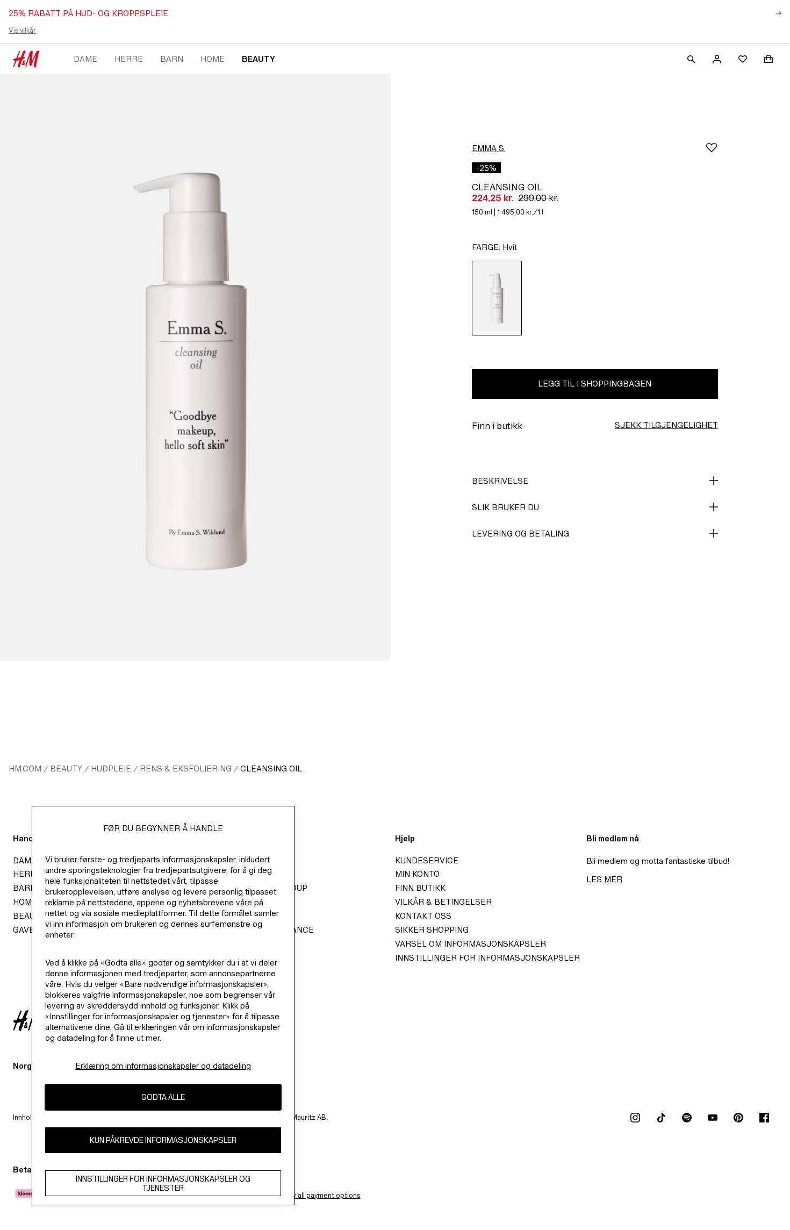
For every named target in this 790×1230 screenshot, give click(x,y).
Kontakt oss (423, 915)
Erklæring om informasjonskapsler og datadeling (163, 1065)
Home (212, 58)
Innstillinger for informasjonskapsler (487, 957)
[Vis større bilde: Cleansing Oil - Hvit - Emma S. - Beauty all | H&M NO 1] (195, 367)
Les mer (604, 879)
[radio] (497, 298)
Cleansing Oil (272, 768)
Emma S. (489, 148)
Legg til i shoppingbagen (594, 383)
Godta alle (163, 1097)
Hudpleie (111, 768)
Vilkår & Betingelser (443, 901)
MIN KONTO (417, 873)
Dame (85, 58)
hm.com (25, 768)
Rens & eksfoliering (186, 768)
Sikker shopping (432, 929)
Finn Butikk (420, 887)
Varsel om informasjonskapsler (470, 943)
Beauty (258, 58)
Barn (171, 58)
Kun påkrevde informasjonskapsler (163, 1140)
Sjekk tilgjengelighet (666, 425)
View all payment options (320, 1195)
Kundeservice (426, 860)
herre (128, 58)
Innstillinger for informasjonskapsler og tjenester (163, 1183)
